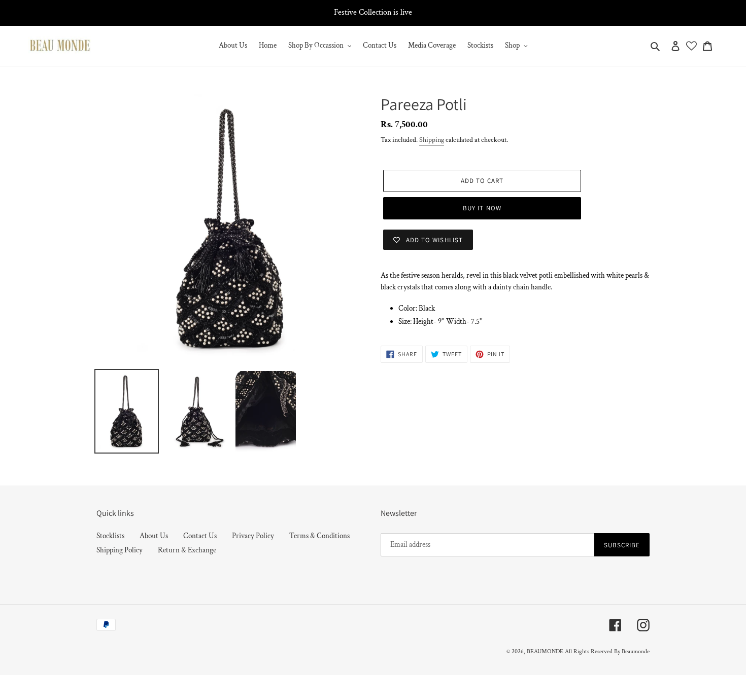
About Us (154, 536)
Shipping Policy (119, 550)
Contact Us (200, 536)
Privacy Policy (253, 536)
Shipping (431, 139)
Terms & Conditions (319, 536)
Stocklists (110, 536)
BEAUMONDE (545, 651)
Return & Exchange (187, 550)
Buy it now (482, 208)
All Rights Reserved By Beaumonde (607, 651)
